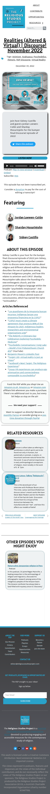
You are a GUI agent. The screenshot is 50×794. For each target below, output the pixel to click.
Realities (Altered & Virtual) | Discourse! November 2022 (25, 45)
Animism (16, 57)
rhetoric (11, 60)
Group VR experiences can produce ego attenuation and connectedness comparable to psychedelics (27, 373)
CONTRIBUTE (36, 11)
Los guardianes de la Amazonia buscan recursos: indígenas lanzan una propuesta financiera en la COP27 (27, 315)
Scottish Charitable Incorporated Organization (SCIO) (25, 732)
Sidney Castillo (28, 237)
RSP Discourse (23, 60)
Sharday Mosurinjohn (28, 227)
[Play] (7, 166)
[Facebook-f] (23, 748)
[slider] (41, 165)
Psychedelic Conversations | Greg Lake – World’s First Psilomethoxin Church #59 (27, 348)
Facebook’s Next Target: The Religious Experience (27, 365)
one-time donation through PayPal (28, 417)
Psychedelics (40, 57)
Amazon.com (39, 387)
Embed (7, 173)
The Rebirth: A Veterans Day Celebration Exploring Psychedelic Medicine (24, 339)
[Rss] (34, 748)
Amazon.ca (24, 387)
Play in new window (22, 170)
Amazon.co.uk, (11, 387)
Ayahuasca (27, 57)
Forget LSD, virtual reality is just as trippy (25, 359)
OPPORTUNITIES (36, 17)
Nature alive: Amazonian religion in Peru (25, 565)
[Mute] (35, 166)
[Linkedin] (30, 748)
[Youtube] (26, 748)
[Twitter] (15, 748)
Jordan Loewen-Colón (29, 217)
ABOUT (36, 5)
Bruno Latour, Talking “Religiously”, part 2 (29, 476)
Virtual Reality (39, 60)
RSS (16, 176)
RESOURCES (35, 23)
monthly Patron (11, 415)
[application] (25, 165)
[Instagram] (19, 748)
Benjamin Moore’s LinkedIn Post (23, 354)
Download (39, 170)
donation (19, 190)
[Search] (44, 28)
